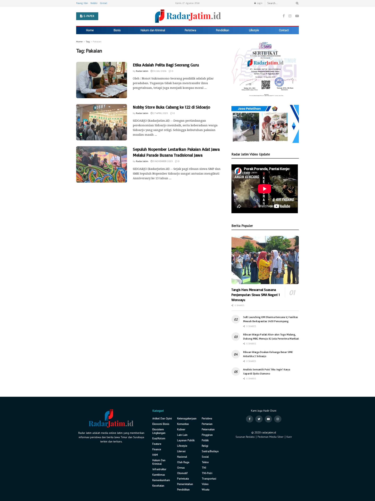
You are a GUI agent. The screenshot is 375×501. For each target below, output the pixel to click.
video (205, 484)
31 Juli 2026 (159, 71)
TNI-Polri (207, 473)
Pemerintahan (185, 484)
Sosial (205, 456)
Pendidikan (222, 30)
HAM (155, 454)
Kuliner (181, 429)
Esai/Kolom (158, 438)
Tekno (205, 462)
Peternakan (208, 429)
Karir (289, 437)
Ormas (181, 467)
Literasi (181, 451)
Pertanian (207, 424)
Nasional (182, 456)
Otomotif (182, 473)
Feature (156, 444)
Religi (205, 446)
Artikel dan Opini (162, 418)
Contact (103, 3)
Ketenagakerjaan (186, 418)
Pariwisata (183, 478)
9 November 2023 (163, 161)
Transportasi (209, 478)
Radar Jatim (142, 71)
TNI (204, 467)
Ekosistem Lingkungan (158, 431)
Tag (88, 41)
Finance (156, 449)
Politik (205, 440)
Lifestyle (254, 30)
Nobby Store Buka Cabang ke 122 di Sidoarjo (171, 107)
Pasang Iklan (82, 3)
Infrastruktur (159, 469)
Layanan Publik (186, 440)
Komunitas (183, 424)
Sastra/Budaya (210, 451)
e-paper (88, 16)
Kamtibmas (158, 474)
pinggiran (207, 435)
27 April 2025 (160, 113)
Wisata (205, 489)
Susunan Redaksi (245, 437)
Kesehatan (158, 485)
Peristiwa (190, 30)
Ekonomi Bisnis (160, 424)
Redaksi (93, 3)
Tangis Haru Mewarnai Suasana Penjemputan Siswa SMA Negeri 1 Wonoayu (255, 294)
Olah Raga (183, 462)
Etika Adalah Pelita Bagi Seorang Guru (166, 64)
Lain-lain (182, 435)
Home (90, 30)
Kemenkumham (161, 480)
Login (259, 3)
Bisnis (117, 30)
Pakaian (97, 41)
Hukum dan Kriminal (153, 30)
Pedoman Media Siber (271, 437)
